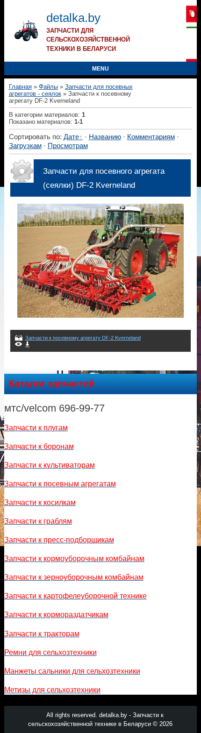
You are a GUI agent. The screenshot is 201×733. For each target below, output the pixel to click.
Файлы (48, 86)
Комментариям (151, 137)
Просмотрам (68, 145)
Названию (105, 137)
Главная (20, 86)
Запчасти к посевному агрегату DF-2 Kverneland (83, 338)
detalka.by (73, 18)
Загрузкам (25, 145)
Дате (71, 137)
